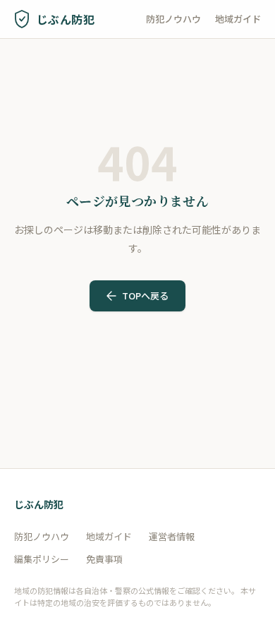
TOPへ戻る (145, 295)
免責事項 (104, 559)
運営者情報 (172, 536)
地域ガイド (238, 18)
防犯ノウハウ (173, 18)
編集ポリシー (41, 559)
